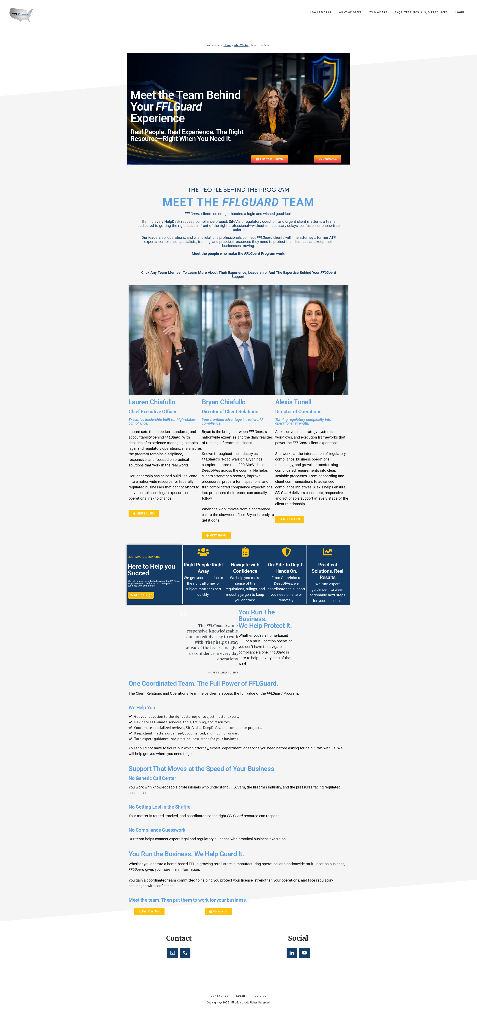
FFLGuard (37, 14)
